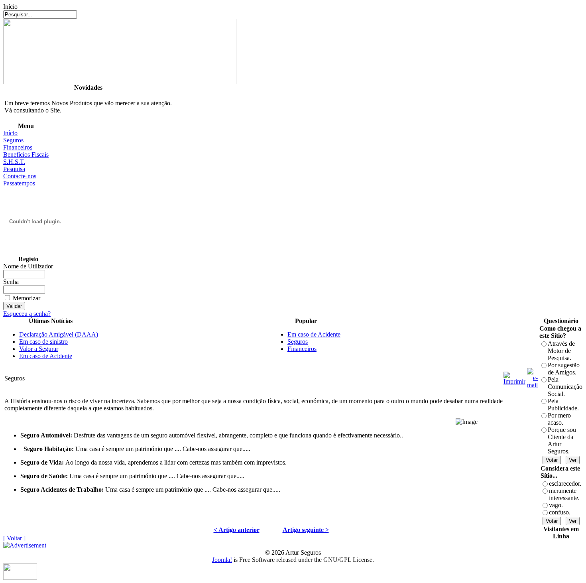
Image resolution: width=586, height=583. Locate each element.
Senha (11, 281)
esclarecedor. (565, 483)
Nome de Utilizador (28, 266)
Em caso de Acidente (45, 356)
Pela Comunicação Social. (565, 386)
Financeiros (17, 147)
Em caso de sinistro (43, 341)
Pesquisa (14, 168)
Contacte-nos (19, 176)
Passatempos (19, 183)
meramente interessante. (564, 494)
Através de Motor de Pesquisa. (561, 350)
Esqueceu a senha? (27, 313)
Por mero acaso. (559, 419)
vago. (556, 505)
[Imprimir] (514, 376)
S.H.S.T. (14, 161)
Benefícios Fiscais (26, 154)
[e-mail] (532, 376)
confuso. (559, 512)
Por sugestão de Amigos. (564, 369)
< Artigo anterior (237, 529)
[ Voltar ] (14, 538)
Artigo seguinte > (306, 529)
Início (10, 133)
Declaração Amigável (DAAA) (58, 334)
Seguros (13, 140)
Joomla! (222, 559)
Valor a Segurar (38, 348)
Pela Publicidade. (563, 405)
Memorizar (26, 298)
